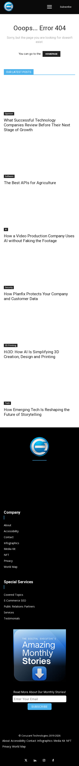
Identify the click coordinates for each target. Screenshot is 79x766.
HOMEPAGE (51, 54)
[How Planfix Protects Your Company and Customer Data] (39, 271)
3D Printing (10, 345)
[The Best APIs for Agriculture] (39, 160)
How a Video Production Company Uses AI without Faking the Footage (39, 238)
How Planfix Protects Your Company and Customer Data (36, 296)
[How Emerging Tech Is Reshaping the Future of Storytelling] (39, 387)
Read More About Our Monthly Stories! (39, 692)
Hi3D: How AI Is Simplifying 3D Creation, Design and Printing (31, 354)
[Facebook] (53, 760)
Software (9, 176)
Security (9, 287)
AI (6, 229)
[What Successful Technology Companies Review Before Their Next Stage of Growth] (39, 97)
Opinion (9, 113)
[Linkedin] (35, 760)
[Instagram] (44, 760)
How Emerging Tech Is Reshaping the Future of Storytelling (37, 412)
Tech (7, 403)
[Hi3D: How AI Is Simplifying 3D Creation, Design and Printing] (39, 329)
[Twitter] (26, 760)
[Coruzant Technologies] (8, 6)
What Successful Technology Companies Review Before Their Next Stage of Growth (37, 125)
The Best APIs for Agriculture (30, 182)
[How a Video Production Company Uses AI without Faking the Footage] (39, 213)
